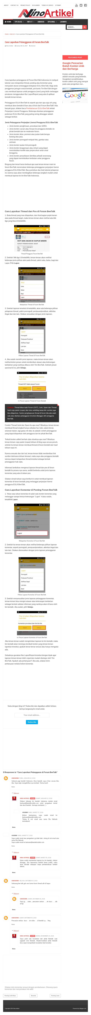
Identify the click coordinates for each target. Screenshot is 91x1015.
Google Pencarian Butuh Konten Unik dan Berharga (73, 66)
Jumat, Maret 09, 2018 (43, 857)
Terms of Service (47, 5)
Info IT (30, 22)
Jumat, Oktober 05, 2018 (36, 899)
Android (41, 22)
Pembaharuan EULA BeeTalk (37, 108)
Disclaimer (36, 5)
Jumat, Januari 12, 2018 (44, 798)
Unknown (15, 778)
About (6, 5)
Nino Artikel (24, 798)
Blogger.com (83, 1008)
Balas (13, 786)
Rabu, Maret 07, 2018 (35, 812)
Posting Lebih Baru (10, 995)
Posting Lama (55, 995)
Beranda (33, 995)
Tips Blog (18, 22)
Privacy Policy (25, 5)
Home (8, 22)
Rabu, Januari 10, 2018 (27, 778)
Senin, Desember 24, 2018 (45, 936)
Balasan (16, 793)
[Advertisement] (32, 63)
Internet (33, 45)
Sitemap (58, 5)
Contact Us (14, 5)
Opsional (51, 22)
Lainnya (63, 22)
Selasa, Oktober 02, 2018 (28, 881)
